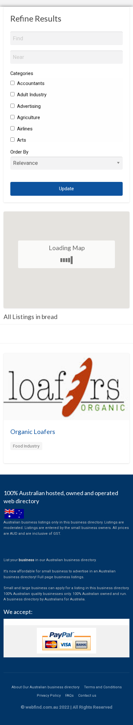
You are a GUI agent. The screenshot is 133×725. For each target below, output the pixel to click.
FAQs (69, 695)
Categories (21, 73)
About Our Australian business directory (45, 687)
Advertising (28, 106)
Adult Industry (31, 95)
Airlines (24, 129)
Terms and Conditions (103, 687)
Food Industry (26, 445)
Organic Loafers (32, 431)
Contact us (87, 695)
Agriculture (28, 117)
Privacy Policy (49, 695)
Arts (21, 140)
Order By (19, 152)
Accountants (30, 83)
